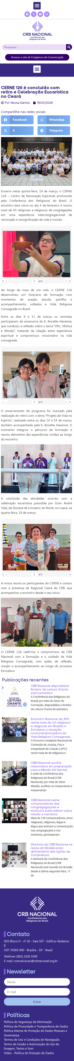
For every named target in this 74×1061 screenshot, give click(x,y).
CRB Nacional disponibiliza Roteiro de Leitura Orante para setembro (50, 689)
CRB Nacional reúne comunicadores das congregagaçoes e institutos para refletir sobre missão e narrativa (51, 807)
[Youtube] (40, 14)
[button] (37, 5)
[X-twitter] (34, 14)
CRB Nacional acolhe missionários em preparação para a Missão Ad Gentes (51, 766)
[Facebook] (27, 14)
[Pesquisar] (69, 47)
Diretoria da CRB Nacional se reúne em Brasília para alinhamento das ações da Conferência (52, 849)
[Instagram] (47, 14)
